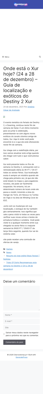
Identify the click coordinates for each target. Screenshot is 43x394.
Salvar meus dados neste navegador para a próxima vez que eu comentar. (22, 334)
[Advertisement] (21, 31)
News (8, 252)
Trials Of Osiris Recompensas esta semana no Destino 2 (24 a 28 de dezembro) (20, 265)
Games (9, 249)
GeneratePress (21, 357)
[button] (40, 57)
